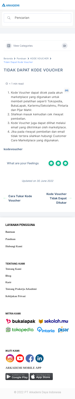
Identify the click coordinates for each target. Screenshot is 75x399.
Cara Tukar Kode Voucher (20, 198)
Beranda (8, 58)
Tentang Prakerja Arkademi (21, 289)
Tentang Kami (13, 269)
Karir (8, 282)
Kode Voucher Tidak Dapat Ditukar (56, 198)
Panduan (21, 58)
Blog (8, 275)
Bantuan (10, 232)
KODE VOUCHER (39, 58)
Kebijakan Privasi (15, 296)
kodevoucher (13, 149)
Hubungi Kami (13, 246)
